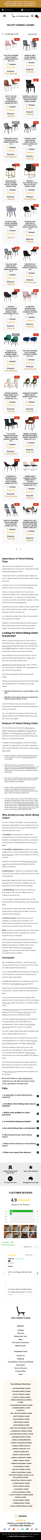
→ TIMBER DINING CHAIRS (20, 1503)
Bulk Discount (20, 1346)
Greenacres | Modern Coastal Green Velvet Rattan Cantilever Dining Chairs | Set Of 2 (30, 481)
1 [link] (16, 549)
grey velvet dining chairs (26, 804)
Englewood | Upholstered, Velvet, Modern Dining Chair (11, 183)
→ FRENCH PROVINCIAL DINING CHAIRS (20, 1401)
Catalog (21, 1330)
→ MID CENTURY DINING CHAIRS (20, 1413)
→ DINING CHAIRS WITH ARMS (20, 1457)
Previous (3, 1272)
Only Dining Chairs (13, 1534)
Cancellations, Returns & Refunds (20, 1362)
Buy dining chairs (10, 1071)
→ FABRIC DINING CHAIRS (20, 1460)
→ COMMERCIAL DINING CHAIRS (20, 1431)
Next (25, 549)
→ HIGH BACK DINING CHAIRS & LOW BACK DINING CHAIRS (21, 1476)
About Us (20, 1333)
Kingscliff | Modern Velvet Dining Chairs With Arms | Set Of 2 (11, 354)
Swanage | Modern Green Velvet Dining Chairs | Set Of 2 (30, 395)
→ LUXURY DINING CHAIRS (20, 1483)
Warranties (20, 1365)
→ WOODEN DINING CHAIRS (20, 1391)
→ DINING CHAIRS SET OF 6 (20, 1449)
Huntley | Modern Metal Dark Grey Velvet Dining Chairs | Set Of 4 (11, 523)
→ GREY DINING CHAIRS (20, 1422)
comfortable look (28, 757)
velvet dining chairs (25, 1078)
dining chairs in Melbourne (17, 730)
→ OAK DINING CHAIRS (20, 1489)
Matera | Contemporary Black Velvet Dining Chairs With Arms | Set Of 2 (11, 311)
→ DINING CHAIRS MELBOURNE (20, 1443)
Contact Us (20, 1355)
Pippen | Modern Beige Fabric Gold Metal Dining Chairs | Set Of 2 (11, 395)
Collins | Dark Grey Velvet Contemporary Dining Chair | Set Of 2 (11, 267)
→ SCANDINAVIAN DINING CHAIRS (20, 1405)
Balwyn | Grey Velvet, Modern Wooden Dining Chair (11, 224)
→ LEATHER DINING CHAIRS (20, 1388)
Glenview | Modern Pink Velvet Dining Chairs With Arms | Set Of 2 (30, 310)
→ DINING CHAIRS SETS (20, 1452)
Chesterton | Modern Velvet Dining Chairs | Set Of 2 (30, 266)
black (29, 658)
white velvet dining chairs (27, 807)
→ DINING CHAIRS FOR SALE (20, 1446)
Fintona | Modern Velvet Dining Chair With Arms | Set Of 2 (30, 353)
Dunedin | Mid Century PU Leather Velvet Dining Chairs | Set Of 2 (30, 225)
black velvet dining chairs (25, 802)
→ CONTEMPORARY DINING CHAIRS (20, 1434)
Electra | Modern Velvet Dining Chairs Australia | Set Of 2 (11, 58)
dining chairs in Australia (21, 733)
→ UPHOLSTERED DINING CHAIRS (20, 1506)
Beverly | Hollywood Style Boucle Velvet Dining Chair (30, 183)
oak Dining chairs (21, 1019)
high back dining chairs (28, 767)
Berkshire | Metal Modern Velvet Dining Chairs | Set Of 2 (11, 141)
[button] (4, 15)
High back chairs (12, 1043)
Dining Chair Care (20, 1336)
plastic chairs (30, 1053)
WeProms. (21, 1536)
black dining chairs (12, 1009)
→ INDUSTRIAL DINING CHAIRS (20, 1480)
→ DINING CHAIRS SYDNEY (20, 1454)
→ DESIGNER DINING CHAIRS (20, 1437)
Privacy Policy (20, 1371)
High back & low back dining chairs (14, 665)
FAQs (20, 1374)
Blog (20, 1339)
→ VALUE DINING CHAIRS (20, 1466)
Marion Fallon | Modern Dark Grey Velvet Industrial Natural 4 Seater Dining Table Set (30, 524)
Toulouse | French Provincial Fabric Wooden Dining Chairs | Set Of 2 (11, 437)
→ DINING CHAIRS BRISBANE (20, 1440)
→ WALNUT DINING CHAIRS (20, 1469)
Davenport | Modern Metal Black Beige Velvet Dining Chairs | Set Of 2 (11, 480)
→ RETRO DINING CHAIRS (20, 1500)
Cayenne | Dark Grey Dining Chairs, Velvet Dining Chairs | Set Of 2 (30, 142)
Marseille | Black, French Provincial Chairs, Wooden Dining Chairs (30, 98)
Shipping (20, 1359)
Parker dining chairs (28, 1043)
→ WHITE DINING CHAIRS (20, 1416)
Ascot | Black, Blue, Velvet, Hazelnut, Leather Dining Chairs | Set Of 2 (11, 99)
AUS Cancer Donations (20, 1342)
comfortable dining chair (19, 984)
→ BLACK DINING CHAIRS (20, 1419)
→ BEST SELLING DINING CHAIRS (20, 1428)
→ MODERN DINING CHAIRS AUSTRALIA (20, 1409)
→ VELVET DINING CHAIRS (20, 1394)
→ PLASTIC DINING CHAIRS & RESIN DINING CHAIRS (20, 1496)
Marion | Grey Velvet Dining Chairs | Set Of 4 (30, 57)
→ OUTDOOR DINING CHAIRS (20, 1492)
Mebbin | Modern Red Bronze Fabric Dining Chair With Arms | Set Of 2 (30, 436)
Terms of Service (20, 1368)
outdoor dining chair (25, 1012)
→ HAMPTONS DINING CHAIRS (20, 1472)
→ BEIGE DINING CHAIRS (20, 1425)
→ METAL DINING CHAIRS (20, 1486)
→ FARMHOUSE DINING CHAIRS (20, 1463)
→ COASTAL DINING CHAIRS (20, 1397)
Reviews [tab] (6, 1242)
